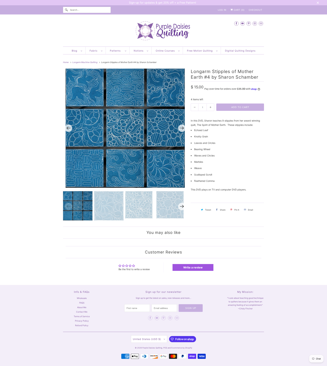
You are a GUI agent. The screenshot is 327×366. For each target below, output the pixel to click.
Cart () (239, 10)
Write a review (193, 267)
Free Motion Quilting (200, 50)
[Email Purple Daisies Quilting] (261, 23)
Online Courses (166, 50)
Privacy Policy (82, 321)
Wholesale (82, 298)
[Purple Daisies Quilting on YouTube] (242, 23)
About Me (81, 307)
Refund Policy (81, 325)
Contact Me (81, 312)
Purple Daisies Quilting (152, 348)
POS (165, 348)
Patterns (116, 50)
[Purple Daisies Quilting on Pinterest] (248, 23)
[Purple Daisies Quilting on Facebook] (236, 23)
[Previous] (68, 128)
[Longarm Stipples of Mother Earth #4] (125, 128)
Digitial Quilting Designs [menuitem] (240, 50)
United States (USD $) (147, 339)
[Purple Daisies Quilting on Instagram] (255, 23)
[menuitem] (76, 50)
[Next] (182, 128)
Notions (139, 50)
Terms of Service (82, 316)
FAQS (81, 302)
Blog (75, 50)
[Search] (66, 10)
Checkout (255, 10)
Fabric (94, 50)
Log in (222, 10)
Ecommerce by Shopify (181, 348)
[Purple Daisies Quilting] (163, 31)
